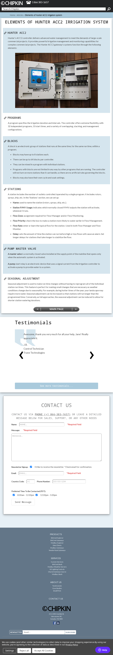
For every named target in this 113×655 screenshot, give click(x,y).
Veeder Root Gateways (57, 550)
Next (92, 355)
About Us (55, 582)
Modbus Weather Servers (57, 567)
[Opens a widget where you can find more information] (102, 650)
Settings (9, 650)
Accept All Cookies (43, 650)
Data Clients (57, 545)
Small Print (57, 591)
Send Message (23, 502)
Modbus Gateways (57, 548)
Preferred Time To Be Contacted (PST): (28, 491)
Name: (14, 424)
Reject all (24, 650)
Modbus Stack (57, 574)
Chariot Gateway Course (57, 572)
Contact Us (56, 598)
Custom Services (57, 562)
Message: (15, 430)
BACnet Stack (57, 564)
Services (56, 558)
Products (56, 534)
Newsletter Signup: (20, 467)
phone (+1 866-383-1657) (53, 414)
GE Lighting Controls (57, 569)
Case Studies (57, 588)
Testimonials (57, 586)
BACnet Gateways (57, 540)
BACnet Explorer (57, 538)
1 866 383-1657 (40, 2)
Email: (14, 473)
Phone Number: (44, 481)
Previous (21, 355)
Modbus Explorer (57, 543)
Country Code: (18, 481)
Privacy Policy (72, 644)
